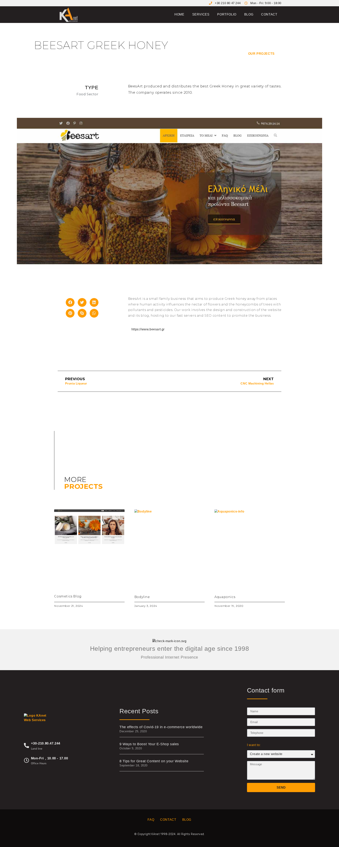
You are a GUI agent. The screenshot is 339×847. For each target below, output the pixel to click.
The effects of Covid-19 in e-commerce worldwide (160, 727)
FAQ (151, 819)
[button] (70, 302)
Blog (248, 14)
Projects (83, 486)
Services (201, 14)
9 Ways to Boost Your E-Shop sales (149, 744)
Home (179, 14)
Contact (269, 14)
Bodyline (142, 597)
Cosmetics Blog (67, 596)
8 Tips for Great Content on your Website (153, 761)
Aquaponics (224, 597)
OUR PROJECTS (262, 53)
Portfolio (226, 14)
